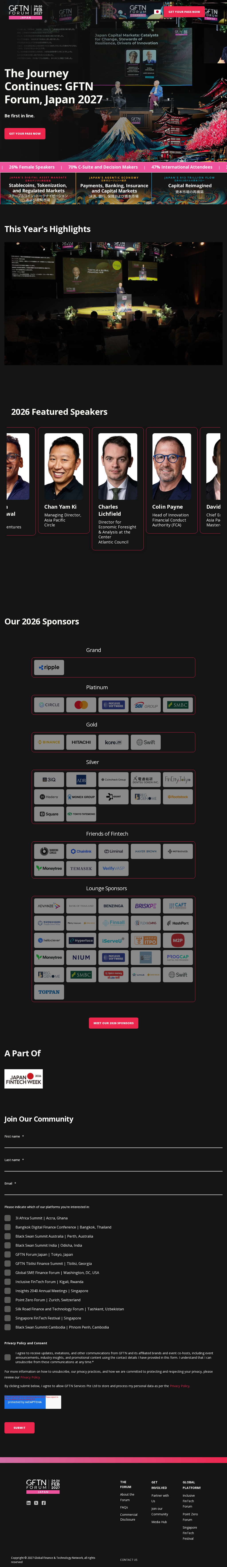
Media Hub (159, 1522)
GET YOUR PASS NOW (184, 12)
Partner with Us (160, 1498)
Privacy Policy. (30, 1377)
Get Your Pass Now (25, 134)
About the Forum (127, 1497)
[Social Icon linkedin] (29, 1503)
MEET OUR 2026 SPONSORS (114, 1023)
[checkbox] (113, 1272)
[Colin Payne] (168, 480)
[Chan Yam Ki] (60, 480)
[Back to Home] (25, 12)
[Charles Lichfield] (114, 488)
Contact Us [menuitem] (128, 1560)
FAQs (124, 1507)
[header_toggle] (215, 11)
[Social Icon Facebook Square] (43, 1503)
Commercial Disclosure (128, 1517)
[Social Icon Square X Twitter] (36, 1503)
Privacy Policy (179, 1386)
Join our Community (159, 1511)
